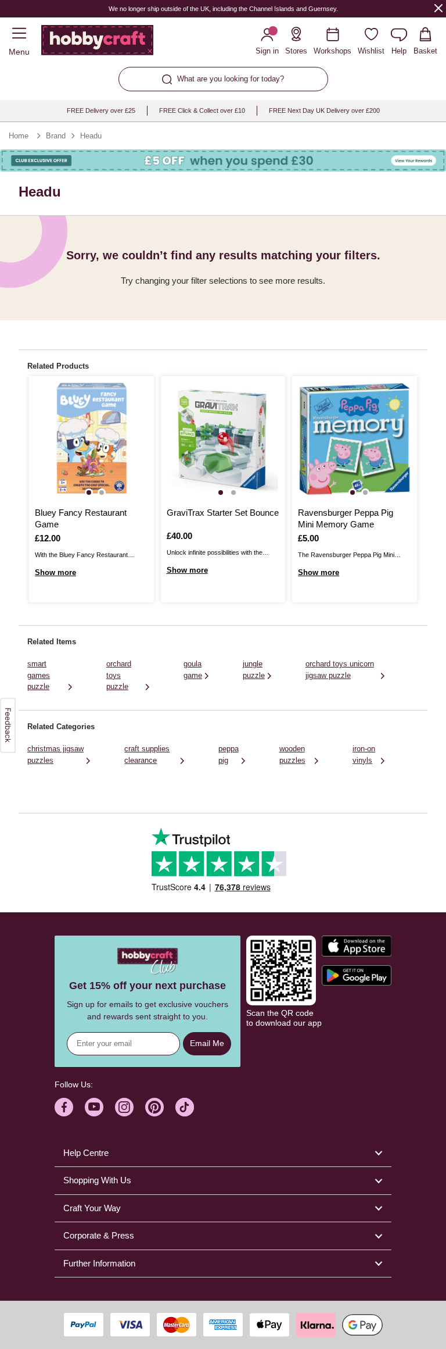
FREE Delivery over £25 (101, 110)
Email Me (207, 1043)
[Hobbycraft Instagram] (124, 1107)
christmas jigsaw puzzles (55, 754)
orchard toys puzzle (118, 675)
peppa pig (228, 754)
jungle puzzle (254, 669)
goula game (193, 669)
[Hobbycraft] (97, 42)
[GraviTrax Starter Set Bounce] (223, 438)
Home (18, 135)
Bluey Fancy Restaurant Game (81, 518)
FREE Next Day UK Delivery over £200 (324, 110)
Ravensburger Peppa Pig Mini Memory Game (345, 518)
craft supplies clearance (147, 754)
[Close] (438, 8)
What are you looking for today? (230, 78)
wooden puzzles (292, 754)
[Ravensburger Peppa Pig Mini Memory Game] (354, 438)
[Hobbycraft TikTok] (184, 1107)
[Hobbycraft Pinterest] (154, 1107)
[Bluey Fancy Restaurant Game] (91, 438)
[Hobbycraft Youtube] (94, 1107)
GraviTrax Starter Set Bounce (223, 513)
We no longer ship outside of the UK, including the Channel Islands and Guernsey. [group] (222, 8)
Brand (56, 135)
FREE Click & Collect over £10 (202, 110)
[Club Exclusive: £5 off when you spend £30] (223, 160)
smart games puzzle (38, 675)
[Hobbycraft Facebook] (64, 1107)
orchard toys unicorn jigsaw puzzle (339, 669)
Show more (55, 572)
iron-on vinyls (364, 754)
